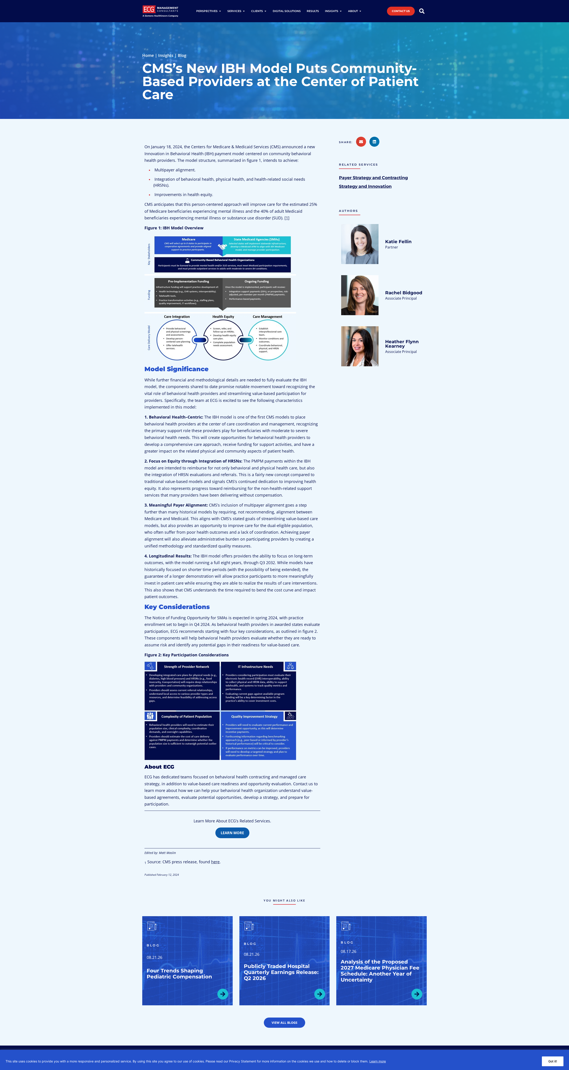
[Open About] (360, 11)
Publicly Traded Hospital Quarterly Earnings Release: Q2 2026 (281, 972)
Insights (165, 55)
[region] (284, 1060)
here (215, 861)
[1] (286, 217)
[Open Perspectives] (220, 11)
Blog (182, 55)
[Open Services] (243, 11)
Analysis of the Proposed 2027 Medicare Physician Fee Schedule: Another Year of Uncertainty (380, 971)
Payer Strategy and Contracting (373, 177)
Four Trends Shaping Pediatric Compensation (179, 974)
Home (148, 55)
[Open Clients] (265, 11)
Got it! (552, 1061)
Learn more (377, 1061)
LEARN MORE (232, 832)
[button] (347, 142)
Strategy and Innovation (365, 186)
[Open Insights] (340, 11)
